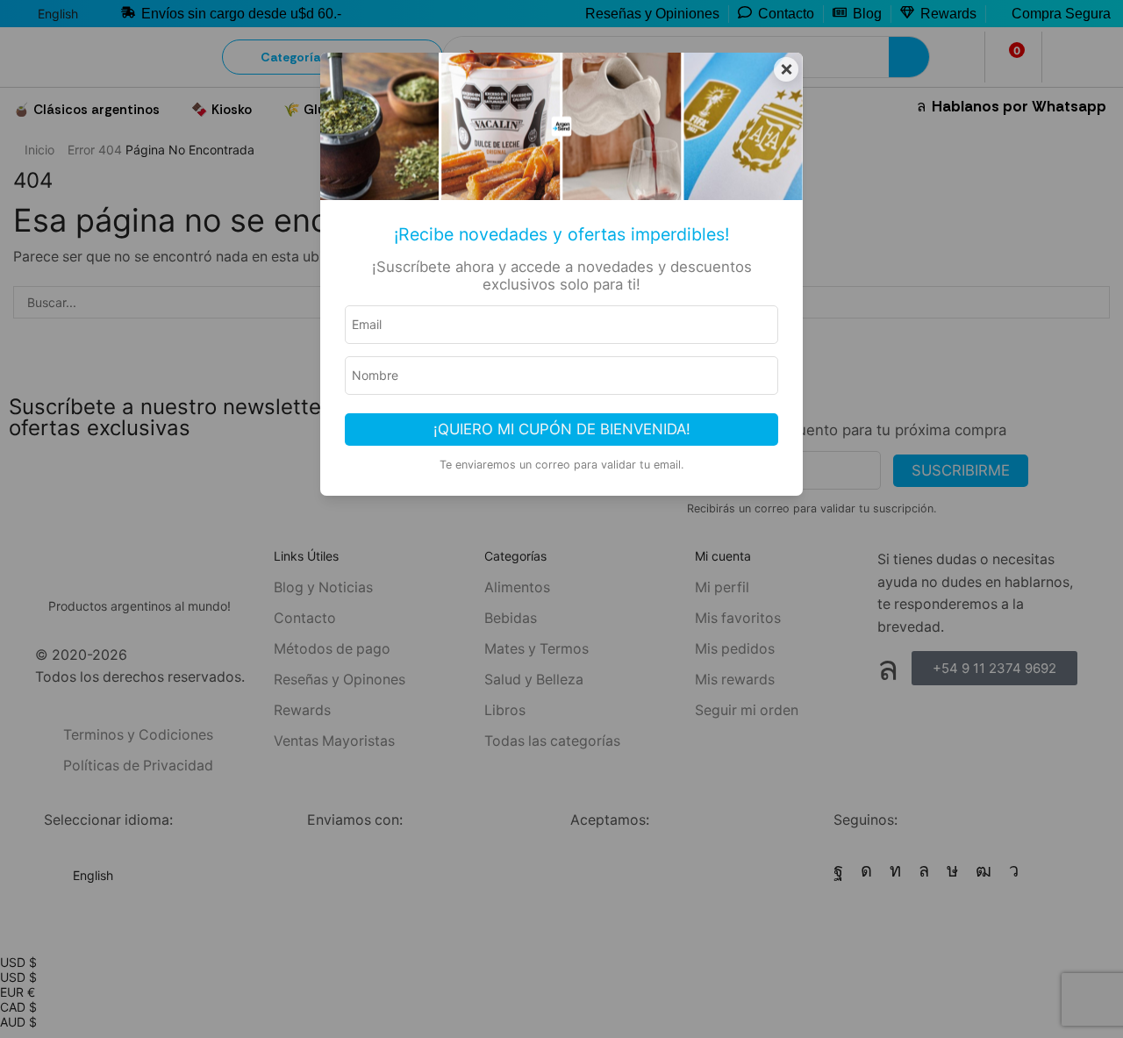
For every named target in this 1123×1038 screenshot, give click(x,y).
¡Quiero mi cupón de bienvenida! (561, 429)
